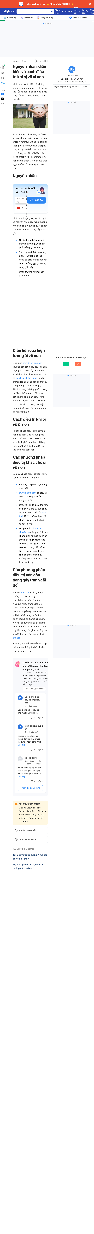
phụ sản (17, 637)
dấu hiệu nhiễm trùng (26, 378)
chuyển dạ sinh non (32, 363)
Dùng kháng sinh (27, 492)
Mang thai (16, 61)
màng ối (25, 592)
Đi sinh (24, 61)
